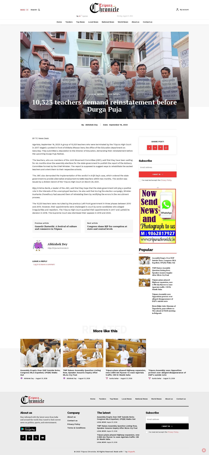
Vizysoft (131, 452)
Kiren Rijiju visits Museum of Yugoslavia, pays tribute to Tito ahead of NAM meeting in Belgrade (164, 309)
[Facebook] (149, 147)
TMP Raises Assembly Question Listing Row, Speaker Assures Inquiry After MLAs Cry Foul (162, 271)
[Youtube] (42, 437)
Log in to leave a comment (44, 264)
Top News (114, 94)
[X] (155, 147)
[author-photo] (21, 378)
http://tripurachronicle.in (58, 248)
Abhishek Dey (91, 125)
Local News (96, 94)
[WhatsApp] (166, 147)
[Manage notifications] (204, 450)
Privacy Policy (166, 180)
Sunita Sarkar (114, 378)
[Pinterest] (160, 147)
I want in (156, 174)
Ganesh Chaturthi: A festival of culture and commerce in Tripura (56, 227)
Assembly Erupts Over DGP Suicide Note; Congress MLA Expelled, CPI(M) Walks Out (164, 260)
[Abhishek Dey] (38, 246)
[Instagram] (29, 437)
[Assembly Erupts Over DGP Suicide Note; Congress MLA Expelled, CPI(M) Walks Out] (144, 260)
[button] (36, 9)
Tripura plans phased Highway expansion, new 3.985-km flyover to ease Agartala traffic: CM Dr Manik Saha (162, 284)
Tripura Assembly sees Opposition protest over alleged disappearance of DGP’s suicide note (162, 297)
